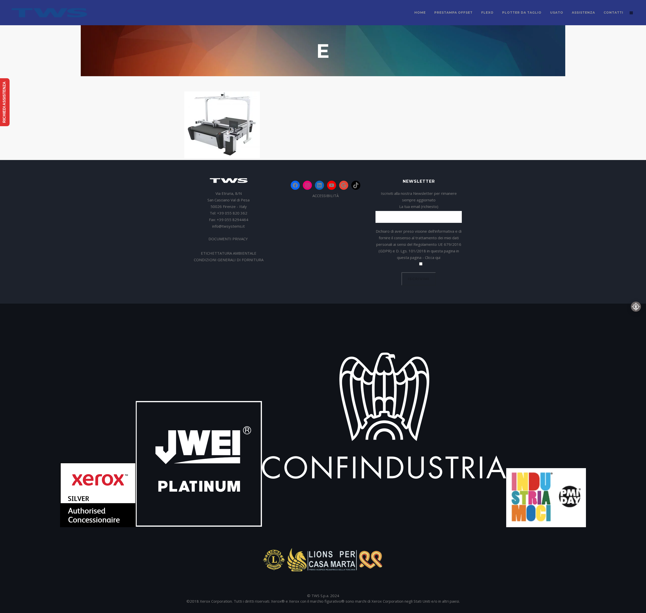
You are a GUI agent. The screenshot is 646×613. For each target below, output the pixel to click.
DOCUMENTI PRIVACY (228, 238)
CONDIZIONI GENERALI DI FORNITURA (228, 259)
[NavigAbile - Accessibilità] (636, 307)
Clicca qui (432, 257)
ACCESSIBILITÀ (325, 195)
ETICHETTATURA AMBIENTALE (228, 253)
